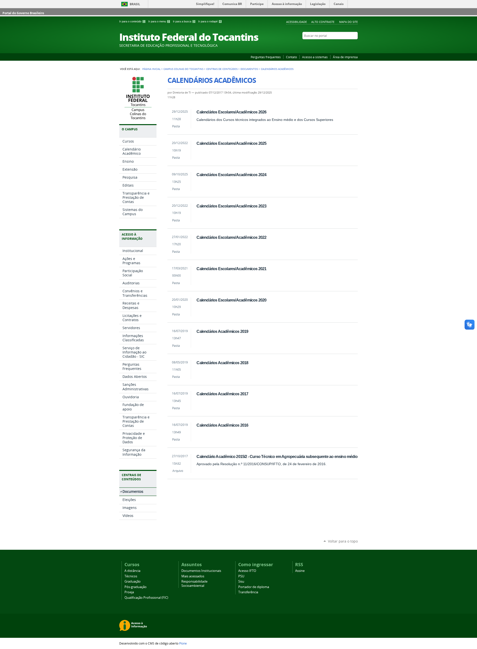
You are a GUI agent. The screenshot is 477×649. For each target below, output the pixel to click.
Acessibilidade (296, 22)
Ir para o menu (158, 21)
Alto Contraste (322, 22)
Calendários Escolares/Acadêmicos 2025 (231, 143)
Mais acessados (192, 576)
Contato (291, 57)
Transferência (248, 592)
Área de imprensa (345, 57)
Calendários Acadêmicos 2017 (222, 394)
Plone (183, 643)
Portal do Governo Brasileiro (23, 13)
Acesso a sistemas (315, 57)
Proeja (129, 592)
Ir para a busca (184, 21)
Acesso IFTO (247, 571)
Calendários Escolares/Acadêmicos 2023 (231, 206)
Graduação (132, 581)
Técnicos (130, 576)
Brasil (135, 4)
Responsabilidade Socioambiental (194, 583)
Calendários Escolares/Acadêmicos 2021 (231, 268)
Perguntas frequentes (266, 57)
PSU (241, 576)
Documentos (249, 69)
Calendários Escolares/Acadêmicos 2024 (231, 174)
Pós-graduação (135, 587)
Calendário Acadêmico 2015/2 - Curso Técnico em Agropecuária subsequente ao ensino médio (277, 456)
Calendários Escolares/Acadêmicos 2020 (231, 300)
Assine (300, 571)
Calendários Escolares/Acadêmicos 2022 (231, 237)
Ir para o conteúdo (132, 21)
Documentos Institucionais (201, 571)
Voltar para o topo (343, 541)
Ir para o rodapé (209, 21)
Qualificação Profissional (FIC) (146, 598)
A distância (132, 571)
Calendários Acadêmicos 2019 (222, 331)
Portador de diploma (253, 587)
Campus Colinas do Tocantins (183, 69)
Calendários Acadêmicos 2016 (222, 425)
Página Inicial (151, 69)
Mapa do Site (348, 22)
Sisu (241, 581)
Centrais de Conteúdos (222, 69)
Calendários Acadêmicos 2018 (222, 362)
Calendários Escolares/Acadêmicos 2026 (231, 112)
